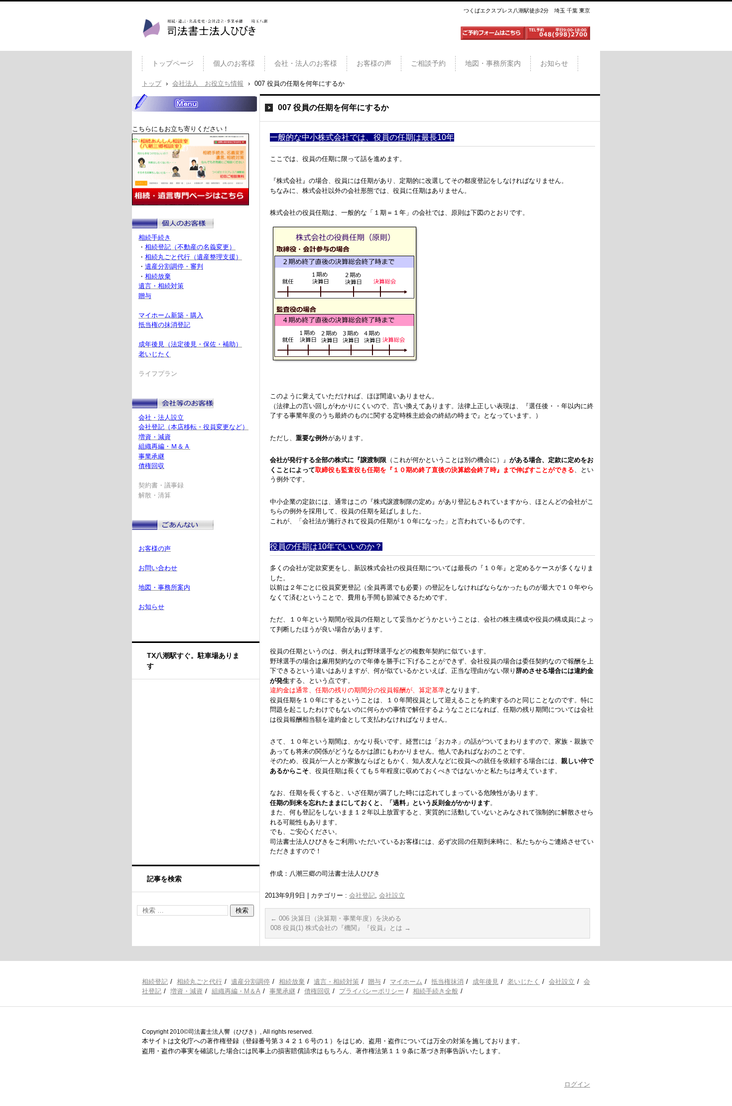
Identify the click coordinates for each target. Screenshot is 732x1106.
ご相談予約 (428, 63)
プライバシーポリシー (371, 991)
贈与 (374, 981)
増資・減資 (186, 991)
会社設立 (392, 895)
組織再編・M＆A (236, 991)
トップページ (173, 63)
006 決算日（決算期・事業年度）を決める (335, 918)
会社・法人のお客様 (305, 63)
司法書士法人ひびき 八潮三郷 (204, 47)
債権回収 (317, 991)
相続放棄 (292, 981)
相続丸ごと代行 (199, 981)
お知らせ (554, 63)
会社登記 (362, 895)
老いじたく (523, 981)
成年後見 (485, 981)
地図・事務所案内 (493, 63)
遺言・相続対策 (336, 981)
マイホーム (406, 981)
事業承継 (282, 991)
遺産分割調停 (250, 981)
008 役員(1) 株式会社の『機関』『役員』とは (340, 928)
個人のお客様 (234, 63)
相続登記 (155, 981)
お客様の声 (374, 63)
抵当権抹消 (447, 981)
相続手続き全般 (435, 991)
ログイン (577, 1084)
